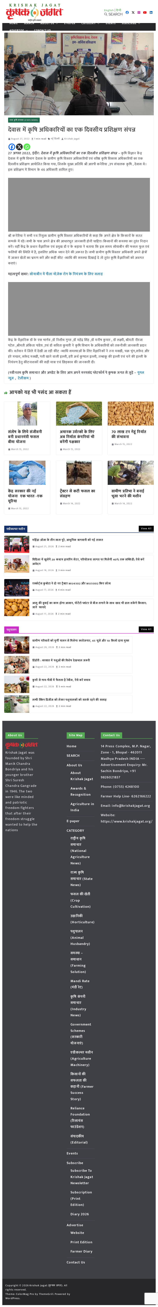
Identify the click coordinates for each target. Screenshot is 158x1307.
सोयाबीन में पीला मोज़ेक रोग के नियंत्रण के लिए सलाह (66, 274)
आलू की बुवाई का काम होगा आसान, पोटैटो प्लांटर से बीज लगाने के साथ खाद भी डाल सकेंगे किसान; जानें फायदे (89, 605)
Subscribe (129, 23)
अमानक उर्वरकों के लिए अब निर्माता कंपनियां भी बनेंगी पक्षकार (77, 437)
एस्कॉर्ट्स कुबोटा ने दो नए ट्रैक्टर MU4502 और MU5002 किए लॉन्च (71, 584)
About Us (47, 23)
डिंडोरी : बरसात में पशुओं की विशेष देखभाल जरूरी (61, 660)
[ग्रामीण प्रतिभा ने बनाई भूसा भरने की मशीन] (131, 463)
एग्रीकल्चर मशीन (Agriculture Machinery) (82, 1059)
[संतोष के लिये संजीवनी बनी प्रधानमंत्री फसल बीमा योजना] (27, 404)
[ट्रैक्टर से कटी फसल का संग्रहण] (79, 463)
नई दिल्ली (55, 139)
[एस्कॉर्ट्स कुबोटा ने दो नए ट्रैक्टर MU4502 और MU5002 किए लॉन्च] (16, 587)
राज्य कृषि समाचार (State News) (24, 120)
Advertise (16, 30)
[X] (19, 147)
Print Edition (81, 1242)
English (109, 10)
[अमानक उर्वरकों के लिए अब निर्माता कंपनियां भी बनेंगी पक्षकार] (79, 404)
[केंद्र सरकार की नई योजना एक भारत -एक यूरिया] (27, 463)
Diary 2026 (80, 1214)
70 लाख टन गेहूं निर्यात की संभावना (129, 434)
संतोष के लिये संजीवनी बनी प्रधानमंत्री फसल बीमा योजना (25, 437)
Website (77, 1233)
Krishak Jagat (72, 139)
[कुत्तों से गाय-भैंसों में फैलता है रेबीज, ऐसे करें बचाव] (16, 684)
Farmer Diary (81, 1251)
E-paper (69, 23)
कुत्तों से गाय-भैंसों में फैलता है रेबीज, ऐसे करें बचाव (61, 680)
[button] (56, 23)
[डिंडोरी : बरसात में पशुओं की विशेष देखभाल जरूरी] (16, 664)
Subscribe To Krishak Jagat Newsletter (82, 1177)
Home (13, 23)
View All (146, 528)
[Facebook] (11, 147)
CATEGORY (89, 23)
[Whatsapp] (27, 147)
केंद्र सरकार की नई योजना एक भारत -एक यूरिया (25, 496)
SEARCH (29, 23)
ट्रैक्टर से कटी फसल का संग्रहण (77, 493)
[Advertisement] (79, 205)
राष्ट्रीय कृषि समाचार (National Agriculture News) (80, 851)
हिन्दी (118, 10)
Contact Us (42, 30)
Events (111, 23)
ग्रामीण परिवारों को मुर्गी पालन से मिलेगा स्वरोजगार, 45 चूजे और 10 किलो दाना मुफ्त (80, 641)
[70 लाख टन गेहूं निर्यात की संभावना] (131, 404)
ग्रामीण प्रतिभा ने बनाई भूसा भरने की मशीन (128, 493)
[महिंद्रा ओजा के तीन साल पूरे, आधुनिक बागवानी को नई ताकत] (16, 544)
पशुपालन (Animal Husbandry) (80, 938)
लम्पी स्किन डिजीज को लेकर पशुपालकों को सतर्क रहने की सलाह (69, 700)
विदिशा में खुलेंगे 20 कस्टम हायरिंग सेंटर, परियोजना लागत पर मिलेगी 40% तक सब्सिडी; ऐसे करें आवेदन (88, 562)
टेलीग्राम (24, 378)
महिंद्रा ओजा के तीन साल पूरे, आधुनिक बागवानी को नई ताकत (67, 540)
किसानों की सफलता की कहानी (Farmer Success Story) (82, 1086)
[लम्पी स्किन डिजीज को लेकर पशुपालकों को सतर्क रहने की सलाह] (16, 704)
